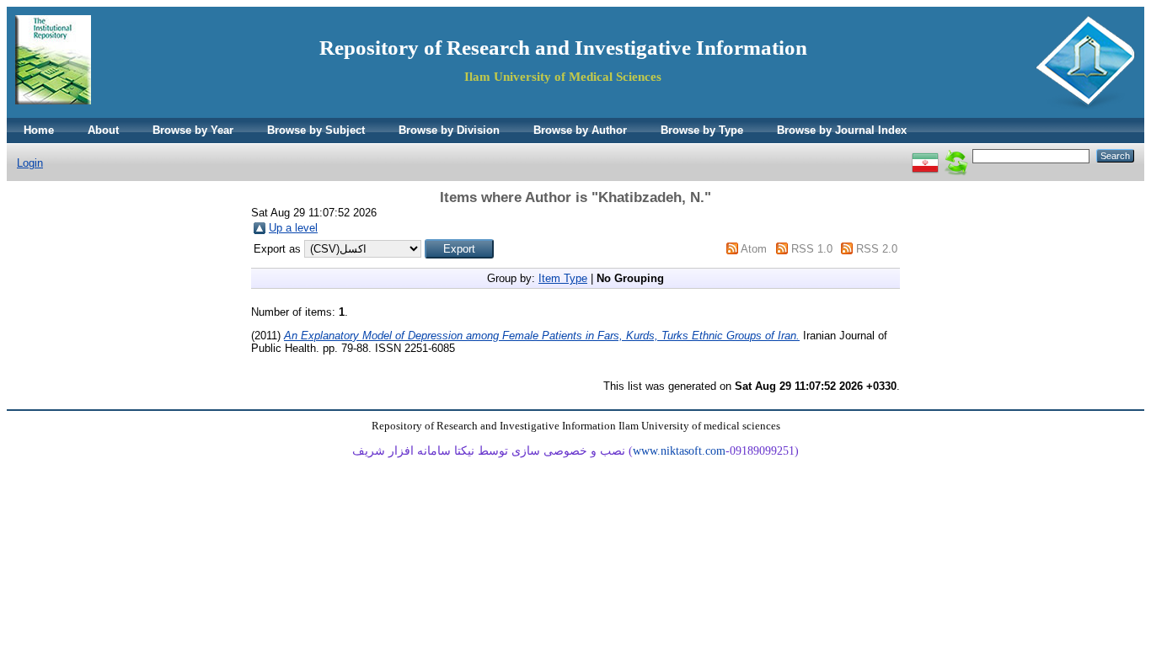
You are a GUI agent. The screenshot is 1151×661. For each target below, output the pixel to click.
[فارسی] (925, 155)
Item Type (562, 278)
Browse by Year (193, 130)
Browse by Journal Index (842, 130)
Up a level (293, 227)
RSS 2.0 (876, 249)
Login (30, 163)
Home (39, 130)
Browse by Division (449, 130)
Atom (754, 249)
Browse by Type (702, 130)
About (103, 130)
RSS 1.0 (811, 249)
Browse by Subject (316, 130)
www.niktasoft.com (679, 451)
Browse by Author (580, 130)
